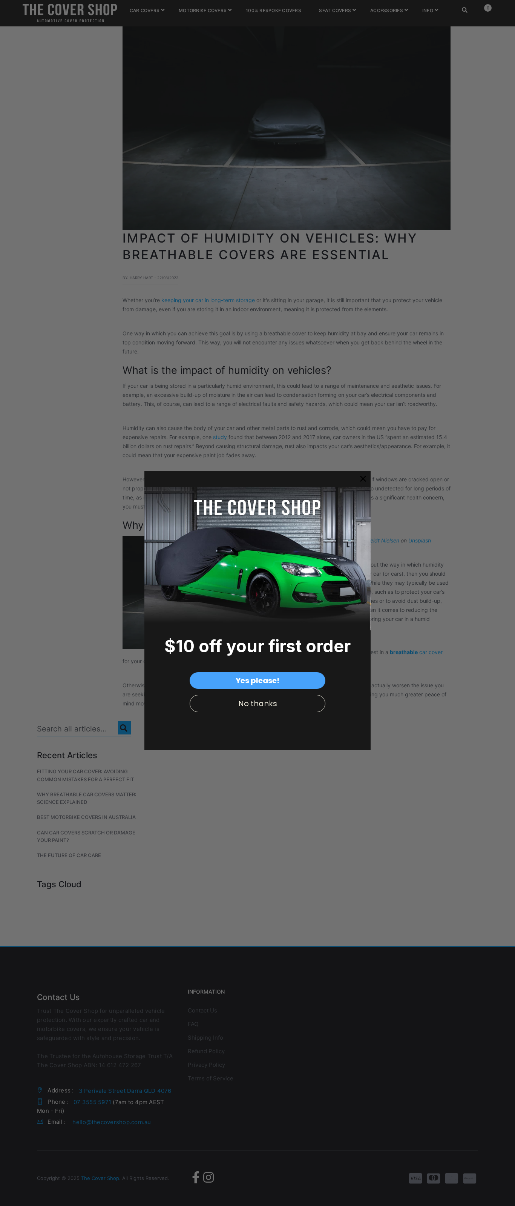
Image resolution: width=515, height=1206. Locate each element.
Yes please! (257, 680)
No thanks (257, 703)
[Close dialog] (363, 479)
